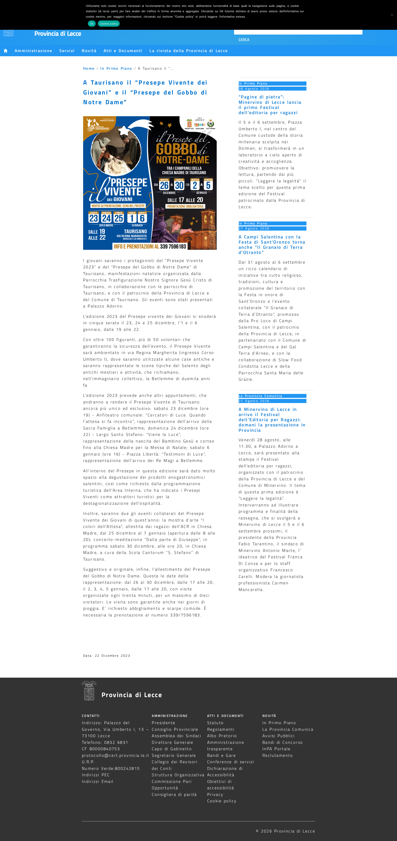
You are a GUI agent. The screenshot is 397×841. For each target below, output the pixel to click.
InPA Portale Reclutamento (277, 751)
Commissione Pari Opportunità (172, 784)
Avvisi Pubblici (278, 735)
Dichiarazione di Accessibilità (225, 771)
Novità (89, 50)
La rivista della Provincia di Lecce (188, 50)
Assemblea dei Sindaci (176, 735)
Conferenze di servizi (231, 761)
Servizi (67, 50)
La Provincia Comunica (260, 395)
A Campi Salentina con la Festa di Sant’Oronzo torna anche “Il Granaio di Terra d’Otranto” (272, 244)
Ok (92, 23)
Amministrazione (33, 50)
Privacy (215, 794)
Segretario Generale (174, 755)
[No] (392, 15)
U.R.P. (88, 761)
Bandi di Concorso (282, 742)
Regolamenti (221, 729)
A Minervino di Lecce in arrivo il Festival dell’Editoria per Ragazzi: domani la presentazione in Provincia (272, 419)
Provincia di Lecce (57, 33)
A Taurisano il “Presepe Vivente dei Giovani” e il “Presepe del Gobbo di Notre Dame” (145, 92)
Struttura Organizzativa (178, 775)
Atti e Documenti (123, 50)
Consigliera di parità (174, 794)
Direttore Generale (172, 742)
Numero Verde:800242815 (111, 768)
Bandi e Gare (221, 755)
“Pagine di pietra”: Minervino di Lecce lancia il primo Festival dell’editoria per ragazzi (270, 104)
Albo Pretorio (222, 735)
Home (89, 68)
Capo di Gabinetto (172, 748)
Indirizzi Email (98, 781)
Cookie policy (222, 801)
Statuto (215, 722)
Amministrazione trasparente (225, 745)
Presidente (163, 722)
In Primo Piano (116, 68)
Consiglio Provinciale (175, 729)
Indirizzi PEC (96, 775)
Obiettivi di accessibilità (220, 784)
